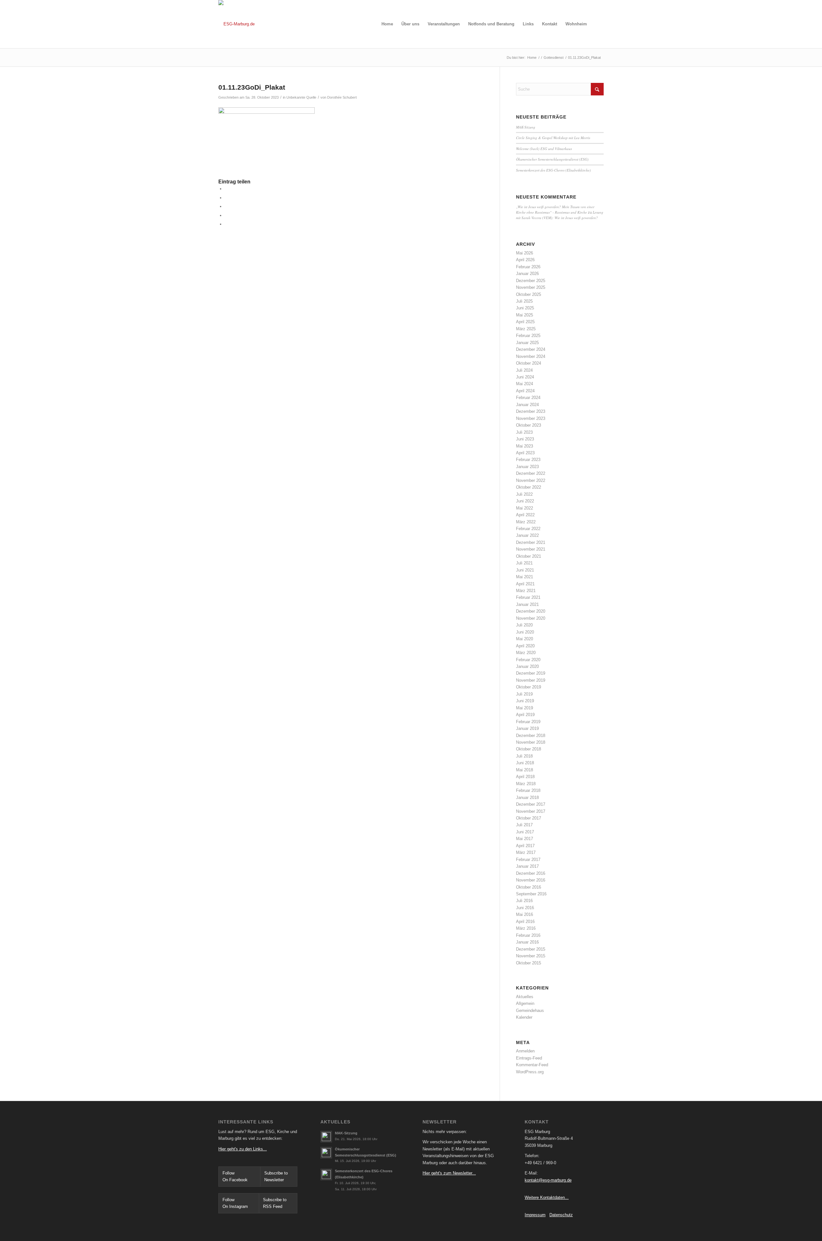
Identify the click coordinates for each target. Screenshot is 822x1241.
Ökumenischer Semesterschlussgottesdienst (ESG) (552, 159)
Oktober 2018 (528, 749)
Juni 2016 (525, 907)
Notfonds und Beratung (491, 24)
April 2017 (525, 845)
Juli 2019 (524, 694)
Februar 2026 (528, 266)
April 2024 (525, 390)
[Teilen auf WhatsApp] (226, 206)
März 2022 (526, 521)
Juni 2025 (525, 308)
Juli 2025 (524, 301)
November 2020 (530, 618)
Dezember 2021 (530, 542)
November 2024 (530, 356)
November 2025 (530, 287)
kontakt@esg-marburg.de (548, 1180)
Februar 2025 (528, 335)
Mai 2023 (524, 446)
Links (528, 24)
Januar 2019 (527, 728)
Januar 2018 (527, 797)
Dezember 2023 (530, 411)
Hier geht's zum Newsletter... (449, 1173)
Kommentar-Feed (532, 1064)
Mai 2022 (524, 508)
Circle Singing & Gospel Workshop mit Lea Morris (553, 137)
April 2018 (525, 776)
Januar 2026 (527, 273)
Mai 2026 (524, 253)
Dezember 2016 (530, 873)
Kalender (524, 1017)
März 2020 (526, 652)
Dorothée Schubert (342, 97)
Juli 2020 (524, 625)
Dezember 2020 (530, 611)
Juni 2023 (525, 439)
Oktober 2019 (528, 687)
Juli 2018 (524, 756)
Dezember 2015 (530, 949)
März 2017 (526, 852)
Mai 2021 (524, 576)
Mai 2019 (524, 707)
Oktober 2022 (528, 487)
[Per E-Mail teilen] (226, 224)
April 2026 (525, 259)
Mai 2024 (524, 383)
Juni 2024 (525, 377)
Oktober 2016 (528, 887)
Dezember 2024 (530, 349)
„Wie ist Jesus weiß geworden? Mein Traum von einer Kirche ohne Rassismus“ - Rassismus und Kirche (555, 209)
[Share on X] (226, 197)
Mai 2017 (524, 838)
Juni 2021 (525, 570)
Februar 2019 (528, 721)
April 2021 (525, 583)
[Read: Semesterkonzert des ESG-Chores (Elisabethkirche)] (326, 1174)
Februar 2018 (528, 790)
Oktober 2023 (528, 425)
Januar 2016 (527, 942)
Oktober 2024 (528, 363)
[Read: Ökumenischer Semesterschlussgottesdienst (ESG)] (326, 1152)
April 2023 (525, 452)
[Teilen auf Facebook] (226, 188)
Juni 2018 (525, 762)
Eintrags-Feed (529, 1058)
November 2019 (530, 680)
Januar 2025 (527, 342)
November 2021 (530, 549)
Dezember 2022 (530, 473)
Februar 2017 (528, 859)
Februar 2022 (528, 528)
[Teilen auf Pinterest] (226, 215)
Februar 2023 (528, 459)
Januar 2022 (527, 535)
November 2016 (530, 880)
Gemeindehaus (530, 1010)
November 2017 (530, 811)
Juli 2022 (524, 494)
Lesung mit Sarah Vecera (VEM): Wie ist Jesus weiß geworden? (559, 215)
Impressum (535, 1214)
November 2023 (530, 418)
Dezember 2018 (530, 735)
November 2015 (530, 955)
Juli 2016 (524, 900)
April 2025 (525, 321)
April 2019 (525, 714)
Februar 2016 (528, 935)
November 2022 (530, 480)
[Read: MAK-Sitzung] (326, 1136)
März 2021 (526, 590)
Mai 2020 (524, 638)
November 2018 (530, 742)
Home (387, 24)
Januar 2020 (527, 666)
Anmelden (525, 1051)
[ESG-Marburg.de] (236, 24)
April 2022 (525, 514)
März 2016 (526, 928)
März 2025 (526, 328)
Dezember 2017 (530, 804)
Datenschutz (561, 1214)
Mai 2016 (524, 914)
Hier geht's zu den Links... (242, 1149)
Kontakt (549, 24)
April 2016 (525, 921)
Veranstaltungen (444, 24)
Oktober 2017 (528, 818)
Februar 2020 (528, 659)
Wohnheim (576, 24)
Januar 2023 (527, 466)
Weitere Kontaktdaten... (547, 1197)
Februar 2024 (528, 397)
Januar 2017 (527, 866)
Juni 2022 (525, 501)
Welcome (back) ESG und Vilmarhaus (544, 148)
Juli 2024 (524, 370)
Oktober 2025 (528, 294)
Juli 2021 (524, 563)
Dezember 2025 (530, 280)
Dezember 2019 (530, 673)
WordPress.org (530, 1071)
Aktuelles (524, 996)
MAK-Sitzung (525, 127)
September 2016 (531, 893)
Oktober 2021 (528, 556)
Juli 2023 (524, 432)
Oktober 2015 (528, 963)
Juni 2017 (525, 831)
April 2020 (525, 645)
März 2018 (526, 783)
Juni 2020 (525, 632)
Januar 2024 (527, 404)
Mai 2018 (524, 769)
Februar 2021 (528, 597)
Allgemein (525, 1003)
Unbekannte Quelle (301, 97)
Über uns (410, 24)
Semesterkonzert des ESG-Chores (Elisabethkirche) (553, 170)
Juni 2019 (525, 700)
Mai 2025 (524, 315)
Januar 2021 (527, 604)
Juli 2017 (524, 824)
